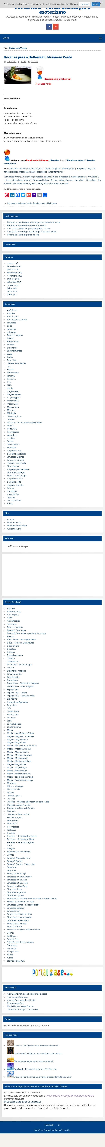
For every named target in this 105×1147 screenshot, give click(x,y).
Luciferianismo (14, 727)
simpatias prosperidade (18, 469)
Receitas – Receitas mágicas (20, 842)
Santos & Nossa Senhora (18, 858)
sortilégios (12, 491)
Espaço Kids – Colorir (17, 693)
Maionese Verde (25, 203)
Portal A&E (12, 429)
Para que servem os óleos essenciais (24, 422)
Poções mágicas (14, 817)
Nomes (10, 792)
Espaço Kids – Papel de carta (20, 696)
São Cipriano (13, 444)
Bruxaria (11, 652)
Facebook (49, 1125)
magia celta (12, 391)
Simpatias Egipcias (15, 908)
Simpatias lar (13, 466)
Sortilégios (12, 936)
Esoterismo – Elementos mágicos (23, 683)
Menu (6, 38)
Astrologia (12, 624)
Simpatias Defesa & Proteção (20, 901)
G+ (59, 1125)
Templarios (12, 945)
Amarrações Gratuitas (17, 319)
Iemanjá (11, 376)
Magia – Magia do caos (18, 752)
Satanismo (12, 867)
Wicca (55, 177)
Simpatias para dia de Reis (19, 914)
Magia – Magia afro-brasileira (20, 736)
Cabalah (11, 658)
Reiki (9, 845)
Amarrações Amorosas (17, 997)
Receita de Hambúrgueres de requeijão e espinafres (31, 231)
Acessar (10, 519)
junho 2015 (12, 291)
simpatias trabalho (15, 485)
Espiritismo (12, 699)
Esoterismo (12, 680)
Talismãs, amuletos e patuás (20, 942)
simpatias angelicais (16, 454)
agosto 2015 (12, 285)
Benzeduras (12, 341)
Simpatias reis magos (17, 475)
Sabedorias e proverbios (18, 852)
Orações (11, 419)
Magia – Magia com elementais (22, 745)
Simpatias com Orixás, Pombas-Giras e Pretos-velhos (32, 898)
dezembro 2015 (14, 272)
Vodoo (10, 955)
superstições (13, 494)
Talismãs (11, 497)
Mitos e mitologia (15, 786)
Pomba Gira (12, 820)
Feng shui (11, 360)
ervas (9, 354)
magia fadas (12, 401)
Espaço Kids (12, 689)
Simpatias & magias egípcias (72, 177)
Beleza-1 (11, 636)
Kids (9, 382)
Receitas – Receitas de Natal (20, 839)
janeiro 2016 (12, 269)
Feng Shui (43, 183)
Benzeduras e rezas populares (21, 639)
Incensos (11, 379)
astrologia (11, 332)
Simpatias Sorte (14, 926)
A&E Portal (12, 310)
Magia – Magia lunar (16, 764)
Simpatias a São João (17, 880)
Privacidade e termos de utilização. (22, 1101)
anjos (9, 326)
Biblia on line (13, 646)
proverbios (12, 435)
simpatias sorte (14, 482)
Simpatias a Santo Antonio (19, 877)
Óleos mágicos (14, 795)
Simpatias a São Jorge (17, 883)
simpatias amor (14, 450)
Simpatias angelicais (75, 180)
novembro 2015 (14, 276)
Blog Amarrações (15, 1003)
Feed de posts (14, 522)
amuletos (11, 323)
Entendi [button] (95, 4)
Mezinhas (14, 168)
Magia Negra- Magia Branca (20, 1006)
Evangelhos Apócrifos (17, 702)
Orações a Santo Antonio (18, 805)
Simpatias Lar (13, 911)
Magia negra (13, 407)
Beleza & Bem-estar (16, 630)
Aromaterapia (13, 621)
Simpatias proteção (16, 472)
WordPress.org (14, 529)
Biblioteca (11, 649)
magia (10, 388)
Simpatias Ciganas (15, 457)
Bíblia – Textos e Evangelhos (20, 643)
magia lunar (12, 404)
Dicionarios (12, 348)
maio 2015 (12, 294)
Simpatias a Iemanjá (21, 180)
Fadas (10, 357)
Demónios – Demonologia (19, 664)
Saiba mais (84, 4)
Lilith (9, 385)
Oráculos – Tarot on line (18, 814)
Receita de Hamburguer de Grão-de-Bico (26, 225)
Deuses (10, 667)
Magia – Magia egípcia (17, 758)
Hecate (10, 369)
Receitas (55, 160)
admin (23, 61)
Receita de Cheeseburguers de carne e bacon (29, 228)
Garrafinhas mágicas (16, 363)
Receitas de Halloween (37, 160)
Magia (10, 730)
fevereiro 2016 (14, 266)
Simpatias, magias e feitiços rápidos (23, 929)
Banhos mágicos (35, 168)
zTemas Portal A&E (16, 961)
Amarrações (27, 177)
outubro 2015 (13, 279)
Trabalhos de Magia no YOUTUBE (22, 1009)
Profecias (11, 830)
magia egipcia (13, 397)
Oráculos (11, 811)
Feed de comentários (17, 525)
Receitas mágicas (75, 160)
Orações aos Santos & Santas (20, 808)
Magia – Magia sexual (17, 771)
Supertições (12, 939)
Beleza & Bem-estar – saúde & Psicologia (26, 633)
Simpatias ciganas (42, 177)
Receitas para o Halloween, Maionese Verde (38, 57)
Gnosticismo (13, 711)
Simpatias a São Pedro (17, 886)
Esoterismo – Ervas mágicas (20, 686)
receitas (34, 61)
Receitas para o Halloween (45, 203)
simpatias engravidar (16, 463)
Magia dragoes (14, 394)
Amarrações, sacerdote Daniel (21, 1000)
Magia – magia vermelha (18, 774)
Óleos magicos (14, 416)
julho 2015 (12, 288)
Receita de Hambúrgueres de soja (23, 235)
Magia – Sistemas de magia (20, 780)
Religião (11, 848)
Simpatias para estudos (18, 920)
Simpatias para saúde (17, 923)
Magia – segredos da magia (20, 777)
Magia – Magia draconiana (19, 755)
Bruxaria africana (15, 655)
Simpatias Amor (12, 177)
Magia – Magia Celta (16, 742)
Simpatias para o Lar (58, 183)
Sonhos (10, 488)
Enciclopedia (13, 677)
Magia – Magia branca (17, 739)
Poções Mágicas (52, 168)
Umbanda (11, 948)
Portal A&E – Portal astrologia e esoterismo (52, 9)
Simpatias (11, 447)
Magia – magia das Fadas (19, 749)
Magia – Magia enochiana (19, 761)
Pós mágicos (13, 432)
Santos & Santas (14, 861)
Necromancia (13, 789)
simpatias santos (15, 479)
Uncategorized (14, 500)
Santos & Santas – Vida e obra (21, 864)
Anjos (72, 168)
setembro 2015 (14, 282)
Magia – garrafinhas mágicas (20, 733)
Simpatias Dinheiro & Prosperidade (49, 180)
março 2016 (12, 263)
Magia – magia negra (17, 767)
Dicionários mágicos (16, 671)
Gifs (9, 366)
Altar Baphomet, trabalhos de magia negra (27, 994)
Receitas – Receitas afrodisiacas (22, 836)
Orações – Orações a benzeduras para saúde (28, 802)
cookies (10, 344)
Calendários (12, 661)
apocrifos (11, 329)
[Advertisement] (52, 575)
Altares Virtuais (14, 611)
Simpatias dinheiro (15, 460)
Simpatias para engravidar (25, 183)
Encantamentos (55, 172)
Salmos (10, 441)
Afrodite (65, 168)
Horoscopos (41, 172)
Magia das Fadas (27, 172)
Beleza (22, 168)
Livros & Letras (14, 724)
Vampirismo (12, 951)
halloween (12, 203)
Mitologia (11, 413)
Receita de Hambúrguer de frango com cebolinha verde (33, 222)
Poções (10, 425)
